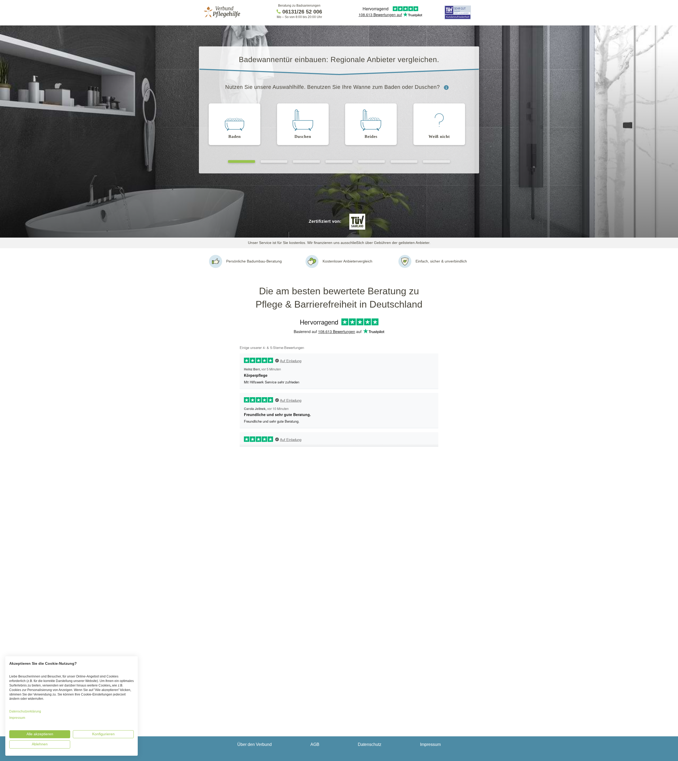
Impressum (430, 744)
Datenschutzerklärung (25, 711)
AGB (314, 744)
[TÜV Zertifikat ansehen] (457, 19)
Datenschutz (369, 744)
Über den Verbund (254, 744)
